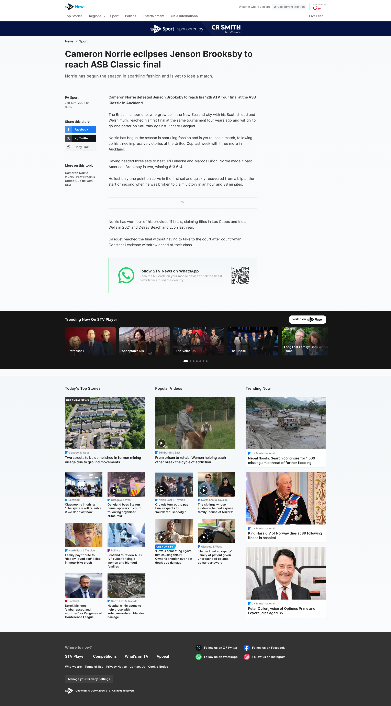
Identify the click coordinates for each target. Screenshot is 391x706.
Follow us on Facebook (268, 647)
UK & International (185, 16)
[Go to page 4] (197, 361)
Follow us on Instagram (269, 656)
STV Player (75, 656)
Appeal (163, 656)
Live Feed (316, 16)
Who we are (73, 666)
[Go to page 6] (203, 361)
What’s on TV (136, 656)
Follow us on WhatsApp (221, 656)
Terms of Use (94, 666)
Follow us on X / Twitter (220, 647)
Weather (244, 6)
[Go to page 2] (190, 361)
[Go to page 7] (207, 361)
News (69, 41)
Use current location (291, 6)
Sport (114, 16)
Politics (130, 16)
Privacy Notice (116, 666)
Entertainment (153, 16)
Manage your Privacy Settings (89, 679)
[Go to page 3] (193, 361)
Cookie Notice (158, 666)
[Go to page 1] (185, 361)
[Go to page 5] (200, 361)
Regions (95, 16)
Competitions (105, 656)
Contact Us (137, 666)
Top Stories (73, 16)
